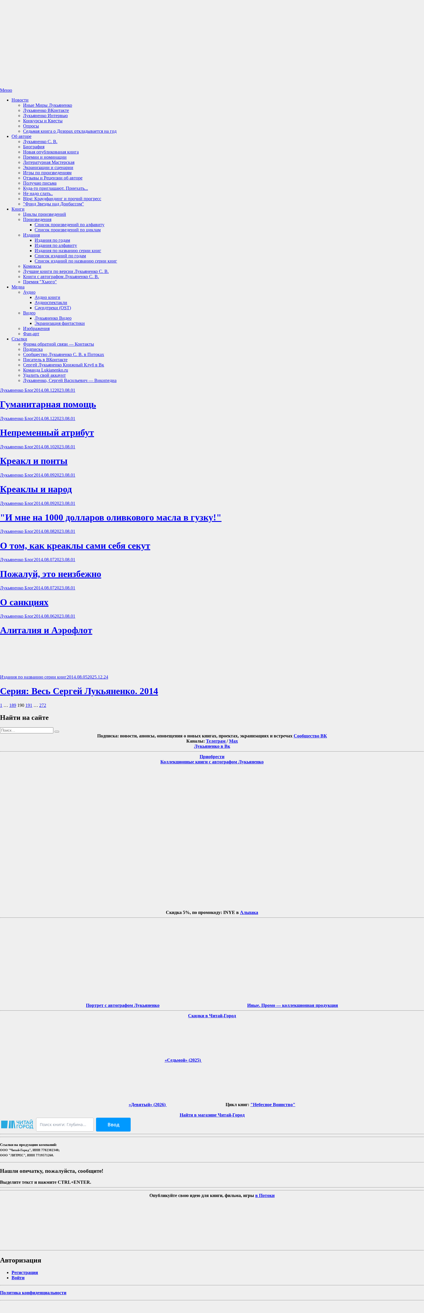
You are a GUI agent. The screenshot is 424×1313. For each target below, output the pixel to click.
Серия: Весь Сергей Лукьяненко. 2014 (79, 691)
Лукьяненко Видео (53, 318)
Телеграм (216, 741)
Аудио (29, 292)
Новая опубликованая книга (51, 151)
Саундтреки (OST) (53, 307)
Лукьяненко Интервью (45, 115)
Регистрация (25, 1272)
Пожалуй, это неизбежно (50, 574)
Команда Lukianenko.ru (45, 370)
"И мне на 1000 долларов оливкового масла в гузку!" (111, 517)
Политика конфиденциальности (33, 1292)
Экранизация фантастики (60, 323)
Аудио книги (47, 297)
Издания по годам (52, 240)
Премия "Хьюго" (40, 281)
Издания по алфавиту (56, 245)
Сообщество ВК (310, 735)
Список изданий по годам (60, 255)
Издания (31, 235)
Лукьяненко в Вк (212, 746)
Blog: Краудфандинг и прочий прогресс (62, 198)
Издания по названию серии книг (68, 250)
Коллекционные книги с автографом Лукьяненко (212, 761)
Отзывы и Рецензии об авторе (52, 177)
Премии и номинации (45, 157)
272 (42, 705)
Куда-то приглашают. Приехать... (55, 188)
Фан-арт (31, 333)
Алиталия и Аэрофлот (46, 630)
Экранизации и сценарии (48, 167)
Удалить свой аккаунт (44, 375)
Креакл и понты (33, 461)
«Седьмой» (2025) (183, 1060)
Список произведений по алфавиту (69, 224)
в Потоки (265, 1195)
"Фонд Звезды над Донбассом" (53, 203)
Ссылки (19, 338)
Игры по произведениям (47, 172)
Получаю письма (40, 183)
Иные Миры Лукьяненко (47, 105)
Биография (33, 146)
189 (12, 705)
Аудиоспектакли (51, 302)
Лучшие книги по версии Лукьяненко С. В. (66, 271)
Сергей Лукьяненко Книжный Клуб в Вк (63, 364)
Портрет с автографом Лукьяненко (123, 1005)
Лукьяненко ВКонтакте (46, 110)
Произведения (37, 219)
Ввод (113, 1124)
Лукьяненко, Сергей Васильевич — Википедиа (70, 380)
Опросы (31, 125)
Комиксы (32, 266)
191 (28, 705)
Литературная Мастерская (48, 162)
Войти (18, 1277)
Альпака (249, 912)
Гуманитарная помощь (48, 404)
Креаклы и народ (36, 489)
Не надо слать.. (38, 193)
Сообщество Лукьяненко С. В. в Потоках (63, 354)
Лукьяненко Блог (17, 390)
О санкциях (24, 602)
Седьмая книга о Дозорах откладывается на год (70, 131)
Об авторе (21, 136)
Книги (18, 209)
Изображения (36, 328)
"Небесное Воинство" (272, 1104)
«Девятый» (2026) (148, 1104)
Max (233, 741)
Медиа (18, 286)
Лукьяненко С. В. (40, 141)
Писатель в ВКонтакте (45, 359)
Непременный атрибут (47, 432)
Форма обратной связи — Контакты (58, 344)
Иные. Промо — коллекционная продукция (292, 1005)
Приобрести (212, 756)
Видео (29, 312)
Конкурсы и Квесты (43, 120)
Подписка (33, 349)
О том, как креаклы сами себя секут (75, 545)
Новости (20, 100)
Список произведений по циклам (68, 229)
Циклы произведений (44, 214)
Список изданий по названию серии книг (76, 261)
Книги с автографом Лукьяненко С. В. (61, 276)
